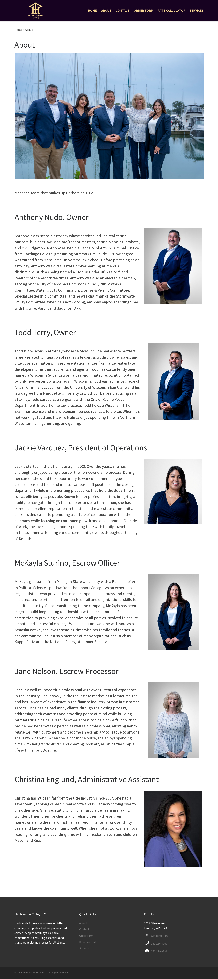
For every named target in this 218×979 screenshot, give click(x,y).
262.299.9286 (159, 951)
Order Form (86, 936)
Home (18, 30)
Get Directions (160, 936)
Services (84, 948)
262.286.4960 (159, 943)
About (83, 923)
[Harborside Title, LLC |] (34, 9)
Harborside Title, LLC (34, 972)
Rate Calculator (88, 942)
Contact (84, 929)
